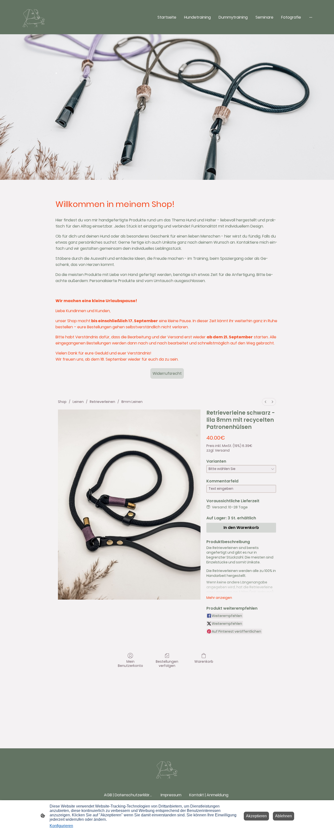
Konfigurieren (61, 826)
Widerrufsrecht (167, 373)
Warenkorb (203, 661)
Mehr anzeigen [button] (219, 597)
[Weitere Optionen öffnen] (311, 17)
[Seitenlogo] (34, 17)
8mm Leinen (132, 401)
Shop (62, 401)
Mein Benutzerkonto (130, 663)
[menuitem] (265, 401)
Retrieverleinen (102, 401)
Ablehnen (283, 816)
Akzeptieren (256, 816)
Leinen (78, 401)
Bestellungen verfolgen (167, 663)
